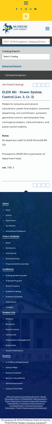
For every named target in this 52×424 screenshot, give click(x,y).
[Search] (47, 56)
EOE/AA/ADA (26, 399)
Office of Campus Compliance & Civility (22, 397)
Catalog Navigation (15, 75)
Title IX (19, 408)
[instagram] (26, 9)
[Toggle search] (26, 16)
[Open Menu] (26, 3)
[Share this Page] (39, 85)
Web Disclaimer (39, 399)
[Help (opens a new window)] (47, 85)
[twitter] (21, 9)
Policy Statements (12, 401)
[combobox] (26, 41)
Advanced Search (11, 66)
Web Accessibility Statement (35, 408)
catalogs (9, 419)
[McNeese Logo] (15, 28)
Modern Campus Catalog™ (32, 422)
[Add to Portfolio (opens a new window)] (34, 85)
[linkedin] (31, 9)
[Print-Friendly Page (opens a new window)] (43, 85)
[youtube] (35, 9)
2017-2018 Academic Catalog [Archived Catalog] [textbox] (26, 41)
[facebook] (17, 9)
